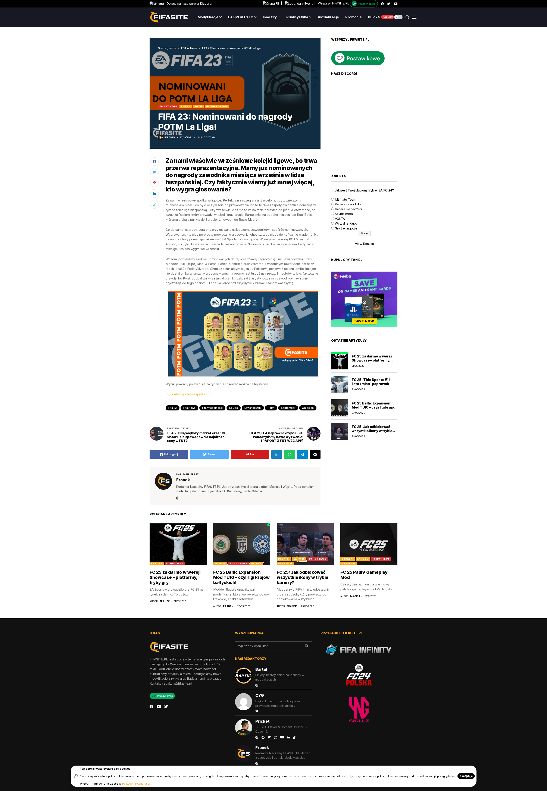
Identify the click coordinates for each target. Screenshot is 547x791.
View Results (364, 244)
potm (271, 407)
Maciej (355, 596)
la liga (233, 407)
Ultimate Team (216, 106)
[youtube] (395, 4)
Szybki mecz (344, 214)
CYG (259, 695)
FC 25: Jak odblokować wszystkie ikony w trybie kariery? (372, 431)
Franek (170, 137)
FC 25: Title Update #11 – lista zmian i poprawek (372, 382)
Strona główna (167, 48)
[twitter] (388, 4)
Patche (256, 563)
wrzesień (308, 407)
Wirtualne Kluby (346, 224)
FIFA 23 (185, 106)
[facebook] (382, 3)
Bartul (261, 669)
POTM (198, 106)
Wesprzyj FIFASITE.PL (333, 3)
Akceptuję (466, 776)
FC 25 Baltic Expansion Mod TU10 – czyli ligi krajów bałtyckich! (374, 407)
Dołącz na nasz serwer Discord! (188, 3)
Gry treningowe (346, 228)
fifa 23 (172, 407)
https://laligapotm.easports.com (189, 394)
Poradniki (285, 563)
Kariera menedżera (349, 209)
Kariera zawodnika (348, 204)
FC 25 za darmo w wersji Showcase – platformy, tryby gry (372, 360)
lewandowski (252, 407)
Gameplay (349, 563)
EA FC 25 (156, 563)
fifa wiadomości (212, 407)
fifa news (189, 407)
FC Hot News (189, 48)
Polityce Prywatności (136, 783)
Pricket (262, 721)
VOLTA (340, 219)
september (288, 407)
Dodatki (284, 559)
